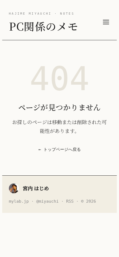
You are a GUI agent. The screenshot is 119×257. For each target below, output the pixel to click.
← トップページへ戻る (59, 149)
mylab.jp (19, 201)
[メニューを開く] (106, 22)
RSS (70, 201)
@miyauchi (47, 201)
